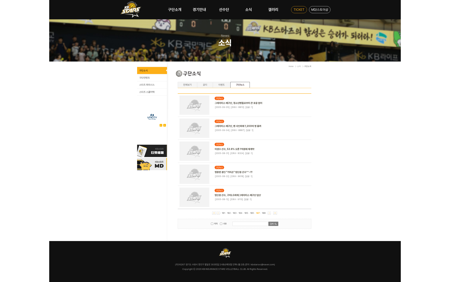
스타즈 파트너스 (147, 84)
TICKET (299, 9)
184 (240, 213)
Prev (164, 125)
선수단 (224, 9)
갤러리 (273, 9)
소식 (248, 9)
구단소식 (143, 70)
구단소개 (174, 9)
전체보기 (187, 84)
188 (264, 213)
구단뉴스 (240, 85)
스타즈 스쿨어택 (147, 92)
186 (252, 213)
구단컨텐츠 (144, 77)
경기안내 (199, 9)
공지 (205, 84)
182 (229, 213)
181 (223, 213)
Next (161, 125)
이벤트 (221, 84)
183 (234, 213)
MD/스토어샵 (319, 9)
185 (246, 213)
